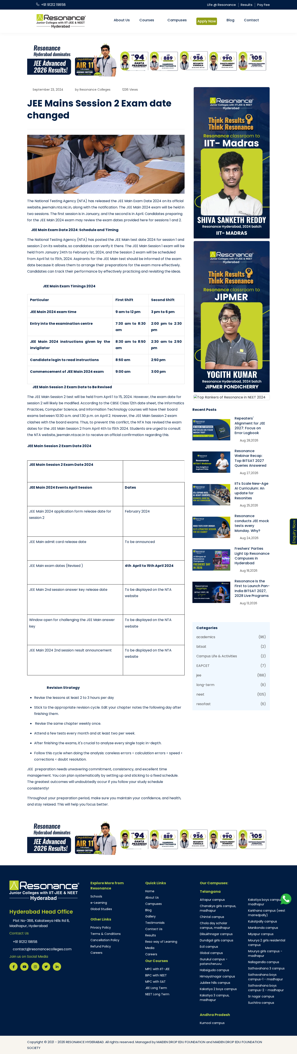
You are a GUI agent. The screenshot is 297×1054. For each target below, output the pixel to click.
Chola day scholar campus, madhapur (215, 925)
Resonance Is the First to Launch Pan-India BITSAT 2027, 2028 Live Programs (252, 588)
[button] (45, 60)
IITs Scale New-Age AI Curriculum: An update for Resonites (251, 491)
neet (231, 694)
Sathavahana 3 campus (266, 968)
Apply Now (206, 21)
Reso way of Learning (161, 941)
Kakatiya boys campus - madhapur (266, 901)
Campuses (177, 20)
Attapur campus (212, 899)
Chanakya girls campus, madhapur (218, 908)
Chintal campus (212, 917)
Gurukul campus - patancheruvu (213, 961)
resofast (231, 703)
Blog (230, 20)
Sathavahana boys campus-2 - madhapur (266, 987)
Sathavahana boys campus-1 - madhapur (265, 976)
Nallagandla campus (263, 962)
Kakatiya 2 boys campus (218, 989)
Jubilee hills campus (215, 983)
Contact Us (153, 929)
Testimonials (155, 923)
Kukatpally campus (262, 921)
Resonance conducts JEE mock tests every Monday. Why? (252, 523)
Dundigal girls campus (216, 940)
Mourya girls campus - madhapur (265, 953)
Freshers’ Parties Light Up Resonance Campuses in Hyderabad (252, 556)
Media (149, 948)
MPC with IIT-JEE (157, 969)
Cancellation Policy (104, 940)
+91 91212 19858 (53, 4)
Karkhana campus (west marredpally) (266, 912)
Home (149, 891)
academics (231, 636)
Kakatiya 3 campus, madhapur (214, 997)
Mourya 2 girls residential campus (266, 942)
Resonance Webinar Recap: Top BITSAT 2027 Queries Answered (250, 458)
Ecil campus (209, 946)
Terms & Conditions (105, 934)
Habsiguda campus (214, 970)
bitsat (231, 646)
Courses (146, 20)
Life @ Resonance (221, 4)
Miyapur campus (261, 934)
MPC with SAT (155, 981)
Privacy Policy (100, 927)
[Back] (286, 954)
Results (246, 4)
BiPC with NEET (156, 975)
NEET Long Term (157, 994)
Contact (251, 20)
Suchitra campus (261, 1003)
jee (231, 675)
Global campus (211, 953)
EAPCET (231, 665)
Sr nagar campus (261, 996)
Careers (96, 953)
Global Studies (101, 909)
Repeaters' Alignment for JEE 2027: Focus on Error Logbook (250, 425)
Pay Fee (263, 4)
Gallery (150, 916)
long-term (231, 684)
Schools (96, 896)
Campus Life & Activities (231, 656)
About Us (122, 20)
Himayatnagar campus (217, 976)
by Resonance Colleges (92, 89)
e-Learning (98, 903)
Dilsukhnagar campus (216, 934)
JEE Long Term (156, 988)
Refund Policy (100, 946)
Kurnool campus (212, 1023)
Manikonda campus (263, 928)
